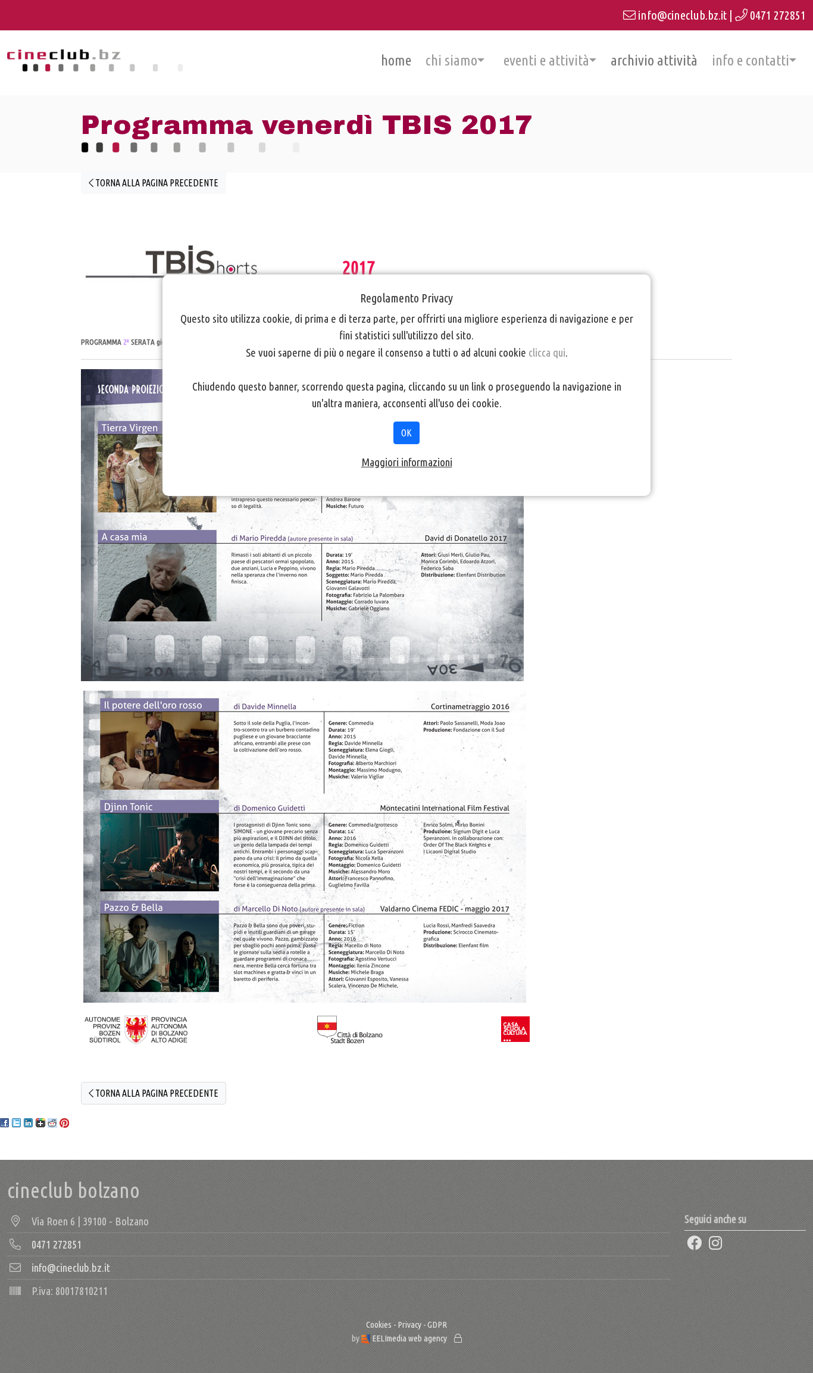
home (396, 60)
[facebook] (693, 1243)
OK (406, 432)
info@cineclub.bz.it (682, 15)
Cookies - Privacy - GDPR (406, 1324)
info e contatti (750, 60)
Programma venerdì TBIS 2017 (307, 125)
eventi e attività (546, 60)
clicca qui (547, 352)
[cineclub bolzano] (95, 60)
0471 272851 (778, 15)
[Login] (458, 1338)
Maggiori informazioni (406, 462)
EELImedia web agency (409, 1338)
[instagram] (715, 1243)
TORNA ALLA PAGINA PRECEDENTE (155, 182)
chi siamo (451, 60)
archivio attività (654, 60)
